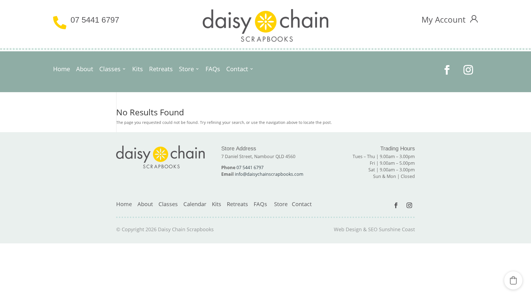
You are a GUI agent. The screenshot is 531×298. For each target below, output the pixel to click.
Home (61, 70)
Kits (137, 70)
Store (186, 70)
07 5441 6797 (95, 19)
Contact (237, 70)
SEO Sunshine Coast (391, 229)
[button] (513, 280)
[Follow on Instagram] (468, 69)
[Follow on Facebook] (447, 69)
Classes (110, 70)
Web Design (348, 229)
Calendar (194, 204)
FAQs (212, 70)
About (84, 70)
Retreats (161, 70)
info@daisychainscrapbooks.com (269, 174)
